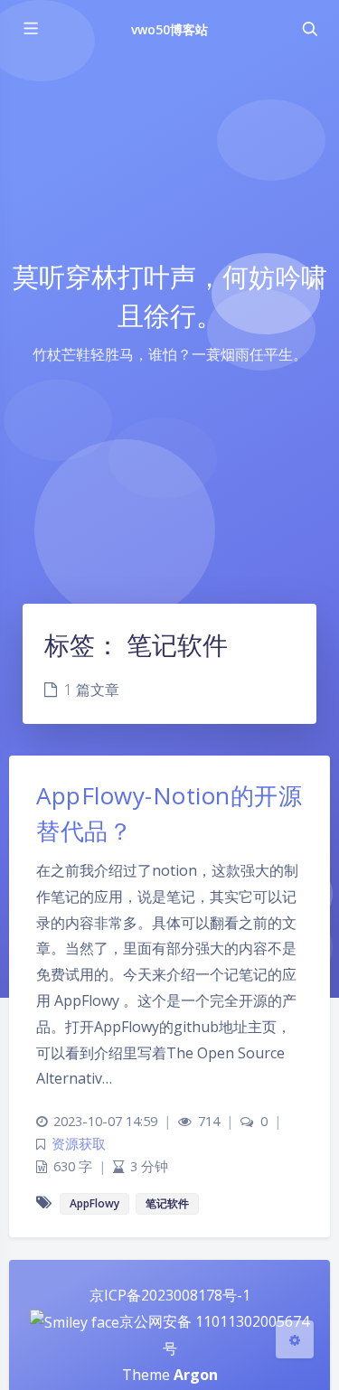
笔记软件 (167, 1203)
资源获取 (79, 1143)
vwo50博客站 (169, 29)
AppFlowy (94, 1203)
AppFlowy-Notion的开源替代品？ (169, 813)
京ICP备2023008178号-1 (169, 1295)
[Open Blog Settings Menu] (295, 1339)
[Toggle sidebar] (30, 28)
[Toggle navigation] (309, 28)
